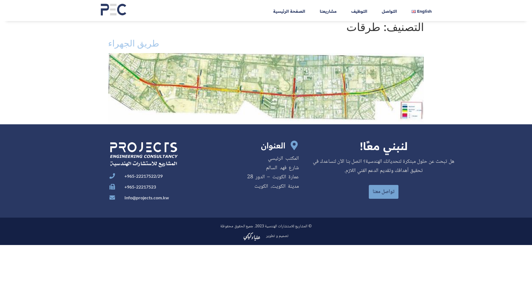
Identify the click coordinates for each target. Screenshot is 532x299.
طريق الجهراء (133, 43)
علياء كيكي (252, 236)
